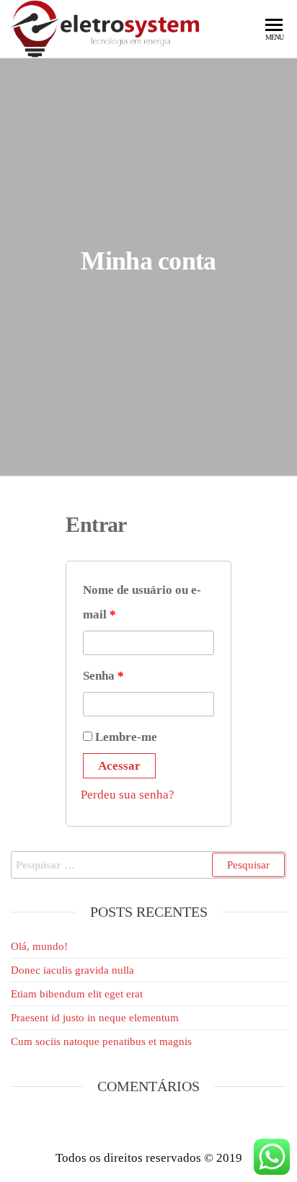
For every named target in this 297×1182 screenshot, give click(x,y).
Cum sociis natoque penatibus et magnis (101, 1041)
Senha (103, 676)
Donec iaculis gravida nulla (72, 970)
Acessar (119, 766)
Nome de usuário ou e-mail (142, 602)
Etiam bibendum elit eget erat (77, 994)
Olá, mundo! (39, 946)
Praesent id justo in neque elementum (95, 1017)
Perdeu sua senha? (127, 794)
